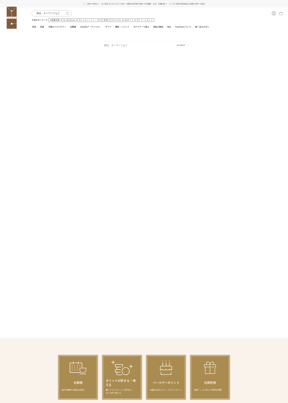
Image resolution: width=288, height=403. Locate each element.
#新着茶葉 (55, 20)
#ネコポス (116, 20)
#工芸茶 (104, 20)
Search (181, 45)
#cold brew (69, 20)
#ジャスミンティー (88, 20)
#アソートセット (145, 20)
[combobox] (49, 13)
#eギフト (129, 20)
